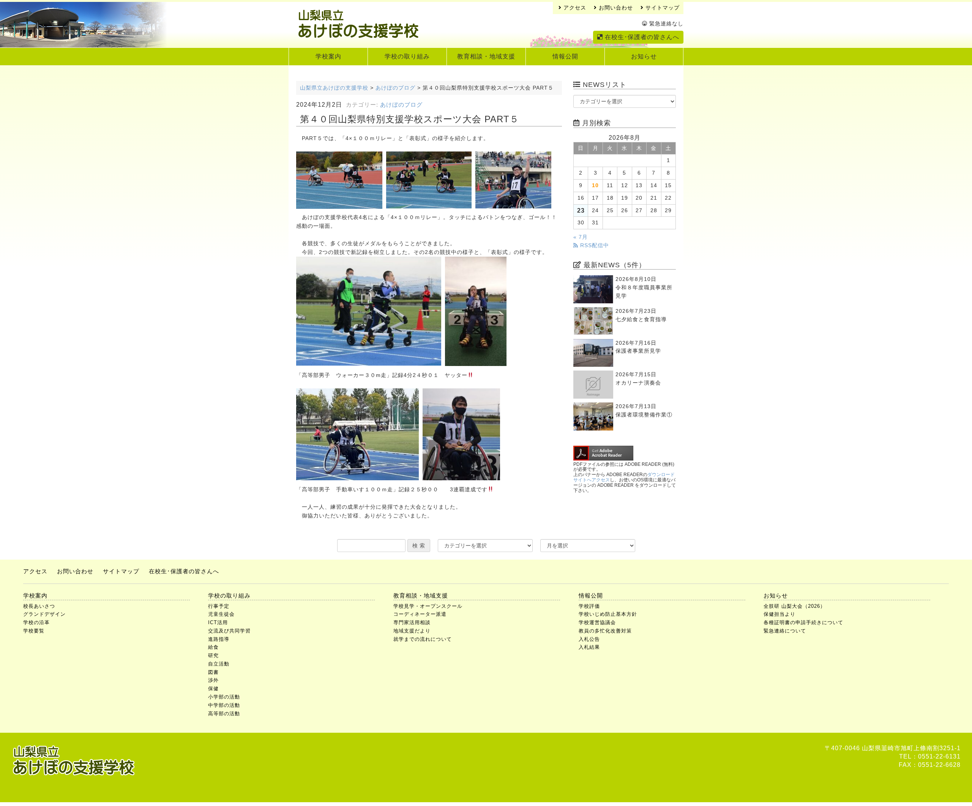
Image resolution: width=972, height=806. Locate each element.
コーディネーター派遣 (420, 614)
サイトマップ (662, 8)
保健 (213, 688)
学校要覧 (33, 631)
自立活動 (218, 664)
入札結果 (589, 647)
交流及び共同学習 (229, 631)
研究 (213, 655)
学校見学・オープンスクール (427, 606)
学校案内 (328, 56)
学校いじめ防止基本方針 (608, 614)
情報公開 (565, 56)
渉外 (213, 680)
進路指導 (218, 639)
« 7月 (580, 237)
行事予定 (218, 606)
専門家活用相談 (412, 622)
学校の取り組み (407, 56)
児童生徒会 (221, 614)
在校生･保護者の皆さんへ (641, 37)
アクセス (574, 8)
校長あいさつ (39, 606)
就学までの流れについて (422, 639)
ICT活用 (218, 622)
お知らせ (644, 56)
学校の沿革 (36, 622)
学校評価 (589, 606)
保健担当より (779, 614)
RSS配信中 (593, 245)
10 (595, 185)
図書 (213, 672)
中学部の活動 (224, 705)
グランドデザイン (44, 614)
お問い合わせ (615, 8)
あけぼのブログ (401, 105)
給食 (213, 647)
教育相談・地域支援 (486, 56)
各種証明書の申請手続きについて (803, 622)
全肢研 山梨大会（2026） (794, 606)
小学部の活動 (224, 697)
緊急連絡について (785, 631)
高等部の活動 (224, 713)
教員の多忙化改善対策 (605, 631)
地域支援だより (412, 631)
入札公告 (589, 639)
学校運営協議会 (597, 622)
